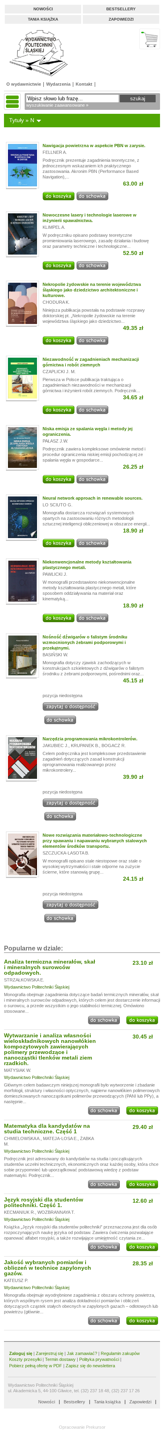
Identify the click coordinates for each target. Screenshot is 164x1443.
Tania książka (43, 19)
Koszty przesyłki (26, 1359)
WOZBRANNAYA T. (56, 1212)
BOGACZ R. (114, 745)
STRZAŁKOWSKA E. (24, 979)
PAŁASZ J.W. (55, 441)
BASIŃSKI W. (55, 654)
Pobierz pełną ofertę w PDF (35, 1365)
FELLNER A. (55, 152)
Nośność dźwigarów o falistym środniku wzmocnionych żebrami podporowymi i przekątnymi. (85, 642)
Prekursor (95, 1427)
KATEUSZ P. (16, 1280)
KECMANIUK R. (19, 1212)
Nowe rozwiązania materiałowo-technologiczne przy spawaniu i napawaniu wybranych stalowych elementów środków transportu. (95, 841)
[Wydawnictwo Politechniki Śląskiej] (36, 53)
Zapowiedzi (121, 19)
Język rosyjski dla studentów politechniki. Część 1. (43, 1202)
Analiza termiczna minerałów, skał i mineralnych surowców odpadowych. (49, 967)
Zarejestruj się (49, 1353)
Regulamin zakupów (120, 1353)
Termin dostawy (60, 1359)
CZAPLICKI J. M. (59, 371)
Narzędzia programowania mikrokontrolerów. (90, 738)
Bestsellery (121, 9)
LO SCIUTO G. (57, 504)
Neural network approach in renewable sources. (93, 498)
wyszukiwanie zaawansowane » (57, 105)
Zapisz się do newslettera (90, 1365)
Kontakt (84, 84)
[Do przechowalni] (92, 198)
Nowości (43, 9)
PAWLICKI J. (55, 574)
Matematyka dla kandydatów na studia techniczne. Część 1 (47, 1128)
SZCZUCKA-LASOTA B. (66, 853)
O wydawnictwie (23, 84)
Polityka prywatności (99, 1359)
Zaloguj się (20, 1353)
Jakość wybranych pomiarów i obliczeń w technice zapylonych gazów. (47, 1267)
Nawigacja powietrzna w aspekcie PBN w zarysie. (94, 145)
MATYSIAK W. (17, 1070)
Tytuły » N (21, 120)
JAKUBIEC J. (55, 745)
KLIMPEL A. (54, 227)
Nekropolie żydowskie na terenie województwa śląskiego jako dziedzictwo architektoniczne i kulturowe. (92, 290)
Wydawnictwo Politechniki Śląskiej (36, 987)
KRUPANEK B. (85, 745)
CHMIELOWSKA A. (22, 1138)
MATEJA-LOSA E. (60, 1138)
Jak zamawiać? (82, 1353)
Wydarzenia (58, 84)
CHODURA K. (56, 302)
